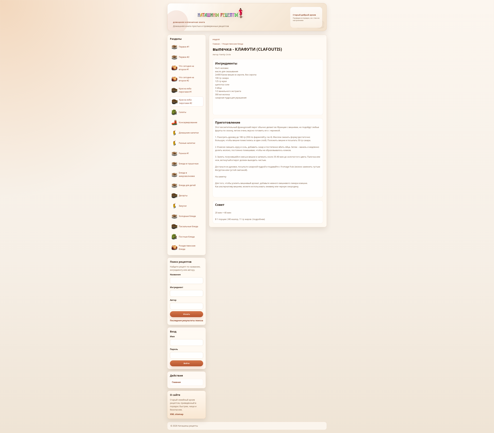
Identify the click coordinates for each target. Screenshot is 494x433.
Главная (176, 382)
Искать (186, 314)
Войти (186, 363)
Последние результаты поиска (186, 320)
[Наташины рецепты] (229, 13)
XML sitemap (176, 414)
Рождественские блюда (232, 44)
